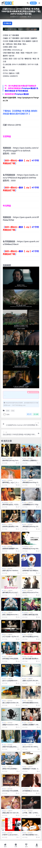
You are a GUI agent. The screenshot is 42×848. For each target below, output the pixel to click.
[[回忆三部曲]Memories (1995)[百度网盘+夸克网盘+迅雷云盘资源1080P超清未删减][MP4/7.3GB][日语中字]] (11, 604)
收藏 (37, 414)
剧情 (7, 411)
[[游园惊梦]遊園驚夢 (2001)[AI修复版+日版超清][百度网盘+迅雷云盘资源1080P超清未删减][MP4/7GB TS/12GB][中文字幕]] (11, 538)
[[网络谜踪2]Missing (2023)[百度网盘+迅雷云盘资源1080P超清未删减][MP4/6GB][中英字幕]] (31, 516)
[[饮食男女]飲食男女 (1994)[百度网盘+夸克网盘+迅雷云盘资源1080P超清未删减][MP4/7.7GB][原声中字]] (11, 516)
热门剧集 (30, 657)
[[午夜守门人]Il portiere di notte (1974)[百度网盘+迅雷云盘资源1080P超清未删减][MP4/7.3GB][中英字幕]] (11, 824)
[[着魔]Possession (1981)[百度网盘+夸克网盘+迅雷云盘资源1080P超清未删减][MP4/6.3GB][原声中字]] (11, 714)
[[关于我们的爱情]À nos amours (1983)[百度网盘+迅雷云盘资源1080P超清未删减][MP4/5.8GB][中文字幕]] (31, 824)
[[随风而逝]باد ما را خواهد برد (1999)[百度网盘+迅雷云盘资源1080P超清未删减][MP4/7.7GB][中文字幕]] (11, 472)
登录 (34, 3)
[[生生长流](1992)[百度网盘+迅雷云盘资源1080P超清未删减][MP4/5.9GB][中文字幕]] (11, 780)
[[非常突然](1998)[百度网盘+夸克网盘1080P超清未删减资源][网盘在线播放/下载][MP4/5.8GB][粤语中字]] (11, 648)
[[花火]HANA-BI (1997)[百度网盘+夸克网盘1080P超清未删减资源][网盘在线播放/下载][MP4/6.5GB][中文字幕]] (31, 736)
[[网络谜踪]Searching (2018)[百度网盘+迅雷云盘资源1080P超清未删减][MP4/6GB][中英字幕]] (31, 472)
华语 (25, 458)
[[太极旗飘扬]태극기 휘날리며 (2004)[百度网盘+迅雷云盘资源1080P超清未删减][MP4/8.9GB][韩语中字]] (31, 494)
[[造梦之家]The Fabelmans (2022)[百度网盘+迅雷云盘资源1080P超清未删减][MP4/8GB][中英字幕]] (11, 560)
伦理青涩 (5, 502)
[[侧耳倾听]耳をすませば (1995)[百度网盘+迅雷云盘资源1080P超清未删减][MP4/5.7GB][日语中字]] (11, 582)
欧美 (25, 17)
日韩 (22, 17)
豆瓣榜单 (30, 480)
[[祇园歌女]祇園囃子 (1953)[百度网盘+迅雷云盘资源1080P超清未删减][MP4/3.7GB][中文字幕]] (31, 714)
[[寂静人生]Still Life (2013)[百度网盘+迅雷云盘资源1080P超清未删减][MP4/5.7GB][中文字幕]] (31, 670)
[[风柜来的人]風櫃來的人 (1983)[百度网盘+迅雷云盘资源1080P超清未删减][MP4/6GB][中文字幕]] (31, 450)
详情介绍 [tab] (8, 23)
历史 (12, 411)
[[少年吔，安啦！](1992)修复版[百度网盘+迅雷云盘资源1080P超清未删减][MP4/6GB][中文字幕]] (31, 802)
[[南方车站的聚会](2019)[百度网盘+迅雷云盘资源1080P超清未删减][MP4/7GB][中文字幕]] (31, 626)
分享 (30, 414)
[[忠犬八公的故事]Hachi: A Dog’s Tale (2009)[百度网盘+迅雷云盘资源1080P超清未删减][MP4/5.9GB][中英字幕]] (11, 670)
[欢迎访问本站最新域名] (21, 30)
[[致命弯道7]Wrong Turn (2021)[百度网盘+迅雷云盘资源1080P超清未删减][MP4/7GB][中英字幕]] (11, 450)
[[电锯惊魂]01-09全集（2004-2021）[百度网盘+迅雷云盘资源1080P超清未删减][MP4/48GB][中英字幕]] (31, 758)
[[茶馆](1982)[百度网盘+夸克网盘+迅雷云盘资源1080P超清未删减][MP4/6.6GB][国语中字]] (11, 758)
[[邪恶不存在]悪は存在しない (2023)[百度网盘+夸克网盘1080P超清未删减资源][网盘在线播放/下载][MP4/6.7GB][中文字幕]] (11, 736)
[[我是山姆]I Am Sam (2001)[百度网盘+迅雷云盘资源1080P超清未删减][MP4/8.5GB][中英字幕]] (11, 802)
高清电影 (10, 458)
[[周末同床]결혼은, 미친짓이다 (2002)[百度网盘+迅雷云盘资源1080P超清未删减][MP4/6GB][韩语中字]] (11, 494)
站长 (8, 414)
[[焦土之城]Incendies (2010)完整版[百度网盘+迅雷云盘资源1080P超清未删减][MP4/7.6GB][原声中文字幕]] (11, 692)
